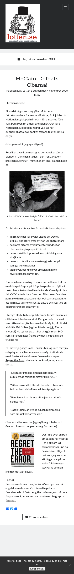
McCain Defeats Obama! (37, 82)
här (52, 327)
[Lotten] (23, 42)
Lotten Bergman (32, 90)
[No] (69, 565)
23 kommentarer (39, 517)
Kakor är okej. (37, 568)
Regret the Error (15, 360)
